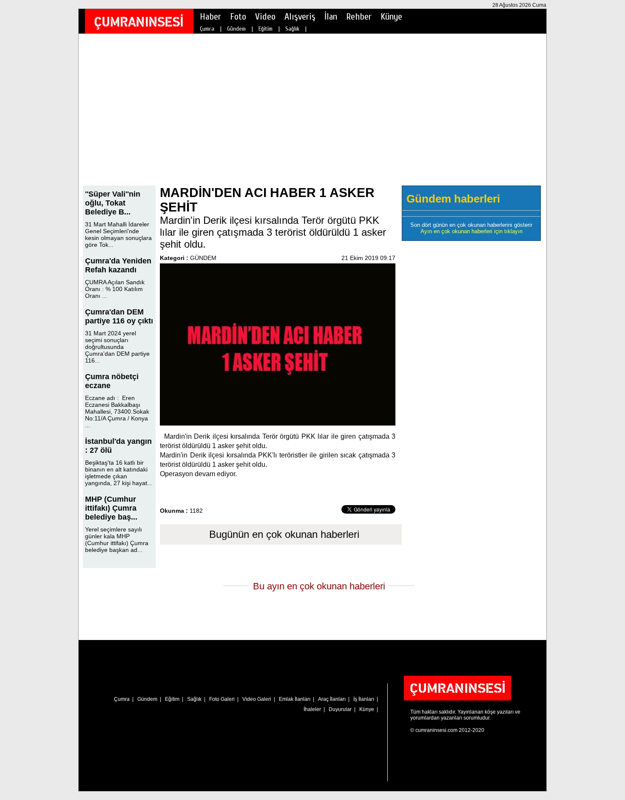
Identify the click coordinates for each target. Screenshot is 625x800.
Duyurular (340, 709)
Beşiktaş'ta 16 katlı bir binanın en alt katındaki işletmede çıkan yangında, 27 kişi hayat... (118, 472)
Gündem (236, 28)
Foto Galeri (222, 699)
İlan (330, 16)
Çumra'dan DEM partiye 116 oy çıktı (119, 316)
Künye (391, 16)
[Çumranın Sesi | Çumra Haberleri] (138, 22)
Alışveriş (299, 16)
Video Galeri (256, 699)
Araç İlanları (332, 699)
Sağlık (292, 28)
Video (265, 16)
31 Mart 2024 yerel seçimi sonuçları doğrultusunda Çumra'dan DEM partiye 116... (117, 347)
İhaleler (312, 709)
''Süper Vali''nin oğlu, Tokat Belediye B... (112, 203)
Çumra (207, 28)
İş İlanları (363, 699)
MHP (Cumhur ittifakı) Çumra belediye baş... (111, 508)
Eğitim (266, 28)
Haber (210, 16)
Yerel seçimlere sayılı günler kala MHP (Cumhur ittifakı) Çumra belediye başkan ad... (116, 539)
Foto (238, 16)
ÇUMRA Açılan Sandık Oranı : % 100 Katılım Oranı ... (115, 289)
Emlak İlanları (294, 699)
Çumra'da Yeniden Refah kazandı (118, 265)
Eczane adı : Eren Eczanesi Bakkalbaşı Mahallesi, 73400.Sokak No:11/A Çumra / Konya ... (117, 411)
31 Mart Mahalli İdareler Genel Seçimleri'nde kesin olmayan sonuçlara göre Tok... (118, 234)
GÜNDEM (203, 257)
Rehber (359, 16)
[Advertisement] (312, 115)
